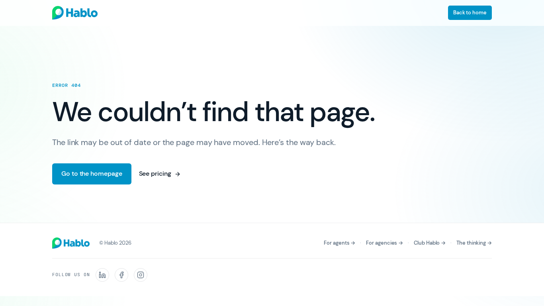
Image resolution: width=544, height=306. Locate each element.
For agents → (339, 242)
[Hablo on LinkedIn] (102, 275)
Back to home (470, 12)
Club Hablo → (430, 242)
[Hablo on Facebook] (121, 275)
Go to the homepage (91, 173)
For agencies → (384, 242)
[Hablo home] (75, 13)
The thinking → (474, 242)
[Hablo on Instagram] (140, 275)
